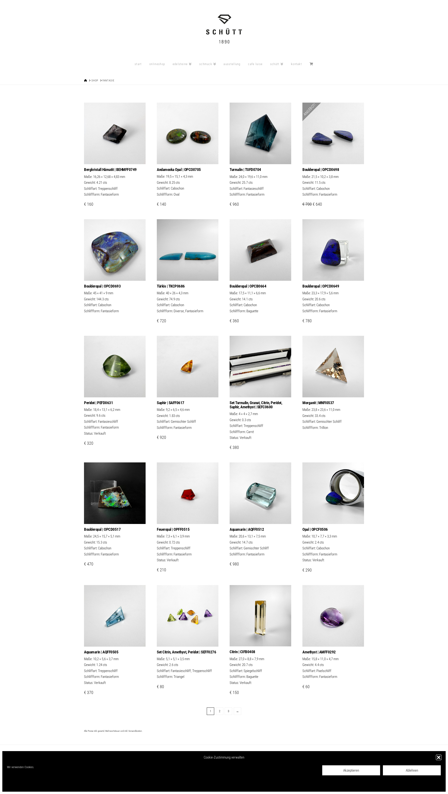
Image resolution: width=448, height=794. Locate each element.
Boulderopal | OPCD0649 (320, 286)
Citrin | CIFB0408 (242, 651)
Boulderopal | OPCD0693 (102, 286)
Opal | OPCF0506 (315, 529)
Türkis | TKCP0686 (171, 286)
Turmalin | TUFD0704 (245, 169)
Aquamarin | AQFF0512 (247, 529)
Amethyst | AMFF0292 (319, 652)
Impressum (61, 785)
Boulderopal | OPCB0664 (248, 286)
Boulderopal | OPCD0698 (320, 169)
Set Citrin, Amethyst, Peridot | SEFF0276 (186, 652)
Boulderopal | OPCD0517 (102, 529)
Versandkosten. (135, 731)
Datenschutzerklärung (40, 785)
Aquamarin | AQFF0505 (101, 652)
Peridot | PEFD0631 (98, 402)
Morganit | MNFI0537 (318, 402)
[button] (438, 757)
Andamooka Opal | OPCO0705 (179, 169)
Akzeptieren (351, 770)
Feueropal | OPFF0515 (173, 529)
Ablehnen (412, 770)
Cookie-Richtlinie (16, 785)
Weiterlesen (115, 272)
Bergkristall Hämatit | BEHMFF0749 (110, 169)
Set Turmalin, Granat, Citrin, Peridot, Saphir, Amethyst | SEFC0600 (256, 404)
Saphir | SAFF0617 (170, 402)
